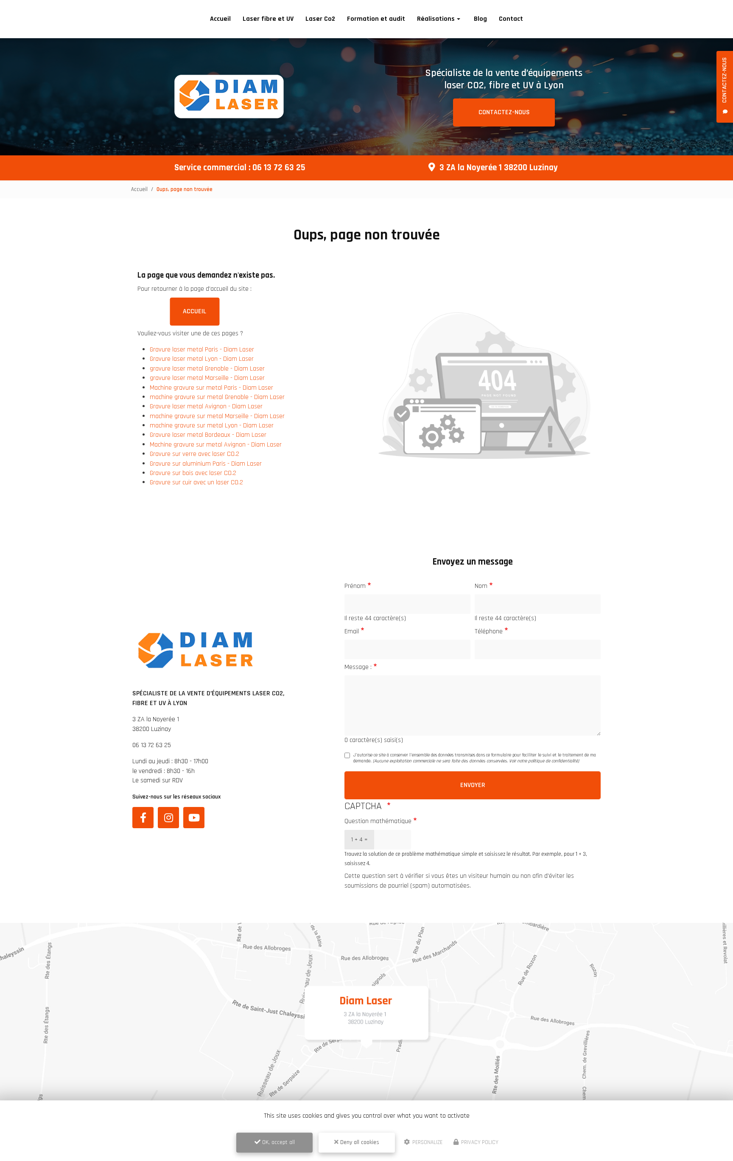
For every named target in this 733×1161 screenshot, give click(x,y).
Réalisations (436, 18)
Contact (511, 18)
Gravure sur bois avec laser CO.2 (193, 473)
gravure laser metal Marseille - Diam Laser (207, 378)
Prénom (355, 586)
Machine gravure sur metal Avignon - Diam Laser (216, 444)
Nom (481, 586)
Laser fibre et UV (268, 18)
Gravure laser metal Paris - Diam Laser (202, 349)
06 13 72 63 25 (278, 167)
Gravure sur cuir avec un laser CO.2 (196, 482)
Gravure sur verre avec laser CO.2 (194, 454)
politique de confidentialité (553, 761)
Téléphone (489, 631)
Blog (480, 18)
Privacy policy (479, 1142)
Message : (358, 667)
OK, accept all (277, 1142)
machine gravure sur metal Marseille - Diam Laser (217, 416)
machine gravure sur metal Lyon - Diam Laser (212, 425)
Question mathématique (377, 821)
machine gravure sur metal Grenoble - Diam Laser (217, 397)
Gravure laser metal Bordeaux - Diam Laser (208, 434)
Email (351, 631)
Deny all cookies (359, 1142)
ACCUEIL (194, 311)
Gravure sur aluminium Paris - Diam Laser (206, 463)
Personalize (426, 1142)
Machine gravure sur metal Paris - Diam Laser (211, 387)
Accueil (220, 18)
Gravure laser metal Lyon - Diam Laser (202, 358)
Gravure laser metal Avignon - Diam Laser (206, 406)
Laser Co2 (320, 18)
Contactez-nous (504, 112)
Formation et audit (376, 18)
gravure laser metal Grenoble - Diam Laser (207, 368)
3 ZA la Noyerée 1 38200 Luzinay (498, 167)
